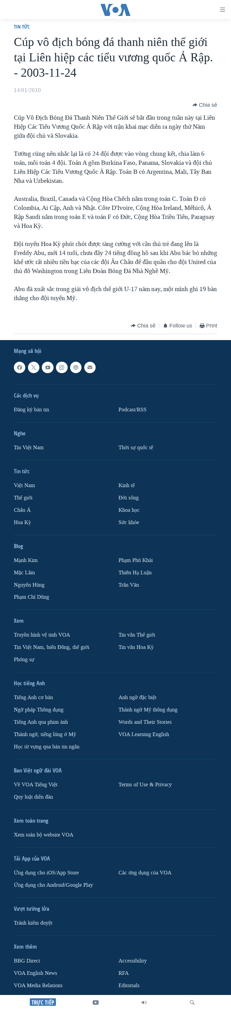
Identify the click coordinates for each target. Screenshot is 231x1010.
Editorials (129, 985)
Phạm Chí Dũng (31, 597)
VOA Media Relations (38, 985)
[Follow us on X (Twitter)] (33, 367)
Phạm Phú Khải (136, 560)
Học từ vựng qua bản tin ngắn (46, 746)
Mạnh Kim (26, 560)
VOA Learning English (144, 734)
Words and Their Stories (145, 722)
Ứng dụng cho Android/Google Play (53, 885)
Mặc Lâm (24, 572)
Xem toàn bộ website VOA (43, 834)
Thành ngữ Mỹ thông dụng (148, 710)
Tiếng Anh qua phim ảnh (41, 722)
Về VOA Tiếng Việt (35, 784)
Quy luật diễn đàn (33, 797)
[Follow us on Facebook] (19, 367)
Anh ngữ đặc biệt (137, 697)
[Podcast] (76, 367)
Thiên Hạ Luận (135, 572)
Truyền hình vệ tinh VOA (42, 635)
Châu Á (22, 510)
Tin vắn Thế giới (137, 635)
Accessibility (133, 960)
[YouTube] (95, 1002)
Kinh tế (127, 485)
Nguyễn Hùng (29, 585)
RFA (124, 973)
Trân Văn (129, 585)
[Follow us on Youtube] (47, 367)
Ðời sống (129, 497)
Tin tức (22, 26)
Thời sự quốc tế (136, 447)
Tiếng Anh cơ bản (33, 697)
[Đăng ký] (90, 367)
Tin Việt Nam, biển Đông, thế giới (51, 647)
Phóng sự (24, 659)
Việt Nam (24, 485)
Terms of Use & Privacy (145, 784)
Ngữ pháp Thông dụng (38, 710)
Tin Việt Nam (29, 447)
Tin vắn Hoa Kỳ (136, 647)
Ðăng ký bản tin (31, 409)
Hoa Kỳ (22, 522)
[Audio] (144, 1002)
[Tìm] (192, 1002)
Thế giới (23, 497)
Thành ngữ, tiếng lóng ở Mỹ (45, 734)
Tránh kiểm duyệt (33, 922)
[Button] (204, 104)
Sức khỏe (129, 522)
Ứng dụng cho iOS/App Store (46, 872)
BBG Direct (27, 960)
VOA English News (35, 973)
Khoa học (129, 510)
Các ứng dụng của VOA (145, 872)
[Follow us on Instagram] (61, 367)
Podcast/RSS (132, 409)
